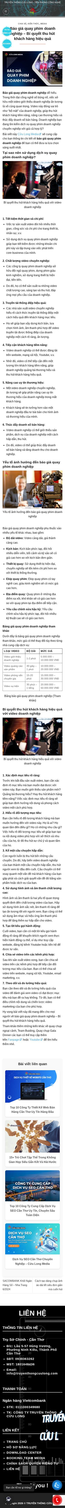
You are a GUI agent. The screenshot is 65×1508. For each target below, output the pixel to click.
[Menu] (6, 11)
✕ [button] (34, 1484)
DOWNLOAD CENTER (24, 1452)
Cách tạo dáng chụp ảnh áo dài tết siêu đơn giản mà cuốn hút (48, 1285)
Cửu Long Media (28, 134)
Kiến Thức (33, 24)
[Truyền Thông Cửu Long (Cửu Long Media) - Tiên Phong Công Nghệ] (33, 11)
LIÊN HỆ (13, 1469)
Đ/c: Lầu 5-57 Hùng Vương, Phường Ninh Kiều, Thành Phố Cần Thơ (32, 1349)
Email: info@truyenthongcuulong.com (32, 1371)
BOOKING (7, 44)
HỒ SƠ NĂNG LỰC (22, 1447)
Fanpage (13, 1039)
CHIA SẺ (22, 24)
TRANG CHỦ (17, 1442)
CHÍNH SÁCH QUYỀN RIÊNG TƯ (33, 1463)
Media (43, 24)
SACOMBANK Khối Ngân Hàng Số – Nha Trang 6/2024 (17, 1285)
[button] (8, 1499)
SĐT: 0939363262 (20, 1359)
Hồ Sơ (7, 31)
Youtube (35, 1039)
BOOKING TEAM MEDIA (26, 1458)
